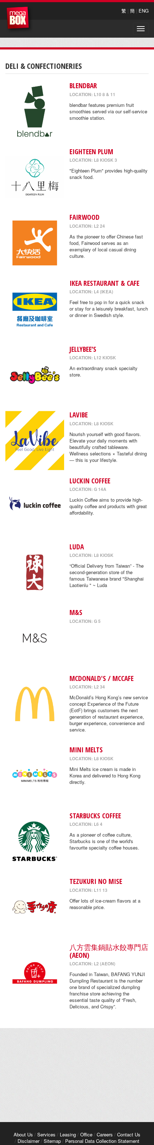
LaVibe (78, 415)
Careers (105, 1134)
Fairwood (84, 217)
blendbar (83, 85)
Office (86, 1134)
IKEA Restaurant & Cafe (104, 283)
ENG (144, 10)
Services (46, 1134)
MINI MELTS (86, 749)
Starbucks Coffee (95, 815)
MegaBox (19, 19)
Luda (76, 547)
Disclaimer (28, 1140)
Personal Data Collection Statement (102, 1140)
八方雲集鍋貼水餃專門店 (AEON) (108, 951)
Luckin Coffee (89, 481)
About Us (23, 1134)
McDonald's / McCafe (101, 678)
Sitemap (52, 1140)
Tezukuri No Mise (95, 881)
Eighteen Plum (91, 151)
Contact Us (128, 1134)
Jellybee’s (82, 349)
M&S (75, 612)
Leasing (68, 1134)
